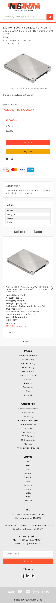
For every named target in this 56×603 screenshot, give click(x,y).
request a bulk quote (17, 110)
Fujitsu (28, 492)
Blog (28, 391)
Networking (28, 416)
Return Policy (28, 367)
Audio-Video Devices (28, 408)
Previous (3, 288)
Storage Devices (28, 424)
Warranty (28, 379)
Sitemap (28, 394)
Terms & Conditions (28, 375)
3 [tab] (28, 341)
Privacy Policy (28, 359)
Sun (28, 496)
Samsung (28, 485)
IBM (28, 469)
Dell (28, 465)
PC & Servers (28, 436)
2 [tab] (26, 341)
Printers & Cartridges (28, 420)
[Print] (12, 159)
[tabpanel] (28, 287)
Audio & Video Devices (28, 447)
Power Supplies (28, 432)
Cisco (28, 473)
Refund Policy (28, 371)
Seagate (28, 477)
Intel (28, 481)
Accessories (28, 412)
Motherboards (28, 440)
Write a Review (24, 40)
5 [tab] (32, 341)
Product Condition (28, 355)
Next (52, 288)
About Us (28, 383)
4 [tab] (30, 341)
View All (28, 500)
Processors (28, 428)
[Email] (7, 159)
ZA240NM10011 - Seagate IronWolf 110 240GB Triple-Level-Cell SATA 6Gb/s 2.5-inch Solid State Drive (27, 289)
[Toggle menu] (4, 7)
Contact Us (28, 387)
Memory (28, 444)
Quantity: (9, 131)
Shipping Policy (28, 363)
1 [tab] (23, 341)
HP (28, 461)
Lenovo (28, 489)
